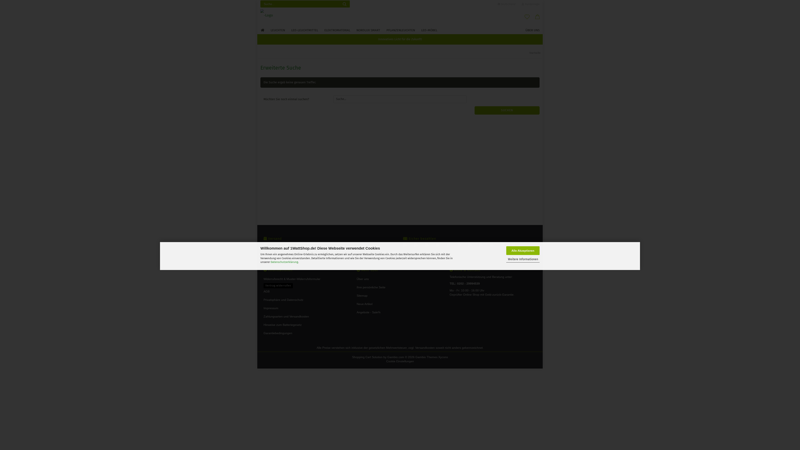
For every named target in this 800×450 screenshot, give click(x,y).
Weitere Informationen (523, 259)
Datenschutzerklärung (284, 262)
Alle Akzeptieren (522, 250)
